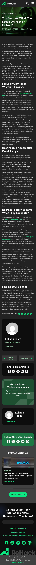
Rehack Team (11, 29)
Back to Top (17, 563)
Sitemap (12, 557)
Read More (8, 481)
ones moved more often (13, 219)
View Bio (8, 346)
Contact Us (22, 528)
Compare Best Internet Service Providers (18, 536)
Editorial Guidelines (18, 532)
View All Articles (18, 494)
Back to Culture (10, 14)
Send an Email (13, 342)
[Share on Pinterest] (31, 314)
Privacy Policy (22, 557)
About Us (13, 528)
